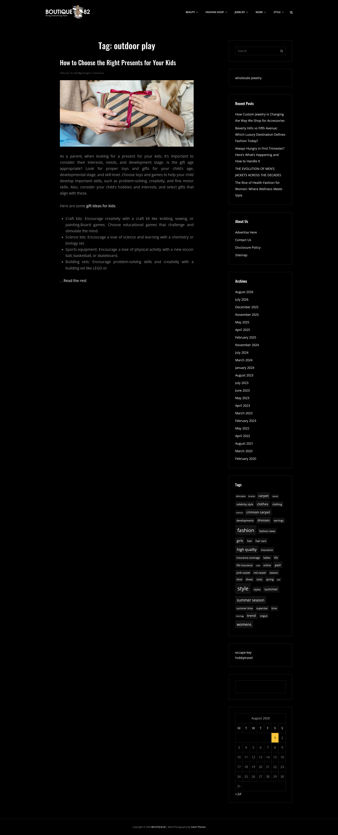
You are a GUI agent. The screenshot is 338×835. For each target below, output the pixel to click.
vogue (263, 616)
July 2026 (241, 299)
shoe (239, 579)
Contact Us (243, 240)
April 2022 (242, 436)
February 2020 (245, 458)
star (278, 579)
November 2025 (247, 314)
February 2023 (245, 421)
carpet (263, 495)
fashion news (267, 531)
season (274, 572)
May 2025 (242, 322)
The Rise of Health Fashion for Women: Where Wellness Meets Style (258, 188)
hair (249, 541)
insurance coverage (248, 557)
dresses (264, 520)
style (242, 588)
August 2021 (244, 443)
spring (270, 579)
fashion (245, 530)
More (259, 12)
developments (245, 520)
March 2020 (243, 451)
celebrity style (244, 504)
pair (278, 565)
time (274, 608)
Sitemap (241, 255)
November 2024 (247, 345)
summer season (250, 600)
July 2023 (241, 383)
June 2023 (242, 390)
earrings (279, 520)
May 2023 (242, 398)
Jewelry (240, 12)
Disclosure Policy (248, 247)
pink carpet (243, 572)
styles (257, 589)
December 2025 (246, 307)
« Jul (238, 794)
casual (275, 496)
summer (271, 589)
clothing (277, 504)
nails (258, 565)
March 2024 (243, 360)
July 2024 (241, 352)
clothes (262, 504)
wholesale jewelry (248, 78)
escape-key (243, 652)
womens (244, 624)
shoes (249, 579)
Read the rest (75, 280)
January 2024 (244, 368)
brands (251, 496)
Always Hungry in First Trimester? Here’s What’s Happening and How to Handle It (259, 154)
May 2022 (242, 428)
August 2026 (244, 292)
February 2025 (245, 337)
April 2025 (242, 330)
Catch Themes (198, 826)
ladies (266, 557)
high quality (247, 549)
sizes (259, 579)
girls (240, 540)
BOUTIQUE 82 (158, 826)
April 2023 (242, 405)
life (276, 557)
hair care (261, 541)
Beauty (190, 12)
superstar (262, 608)
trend (251, 615)
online (267, 565)
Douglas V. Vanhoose (93, 73)
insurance (267, 550)
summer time (244, 608)
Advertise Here (246, 232)
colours (239, 512)
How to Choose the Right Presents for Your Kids (118, 62)
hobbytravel (244, 658)
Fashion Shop (215, 12)
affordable (241, 496)
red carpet (260, 572)
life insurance (244, 565)
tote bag (240, 616)
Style (277, 12)
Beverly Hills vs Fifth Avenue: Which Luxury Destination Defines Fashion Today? (260, 134)
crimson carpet (258, 512)
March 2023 (243, 413)
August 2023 (244, 375)
